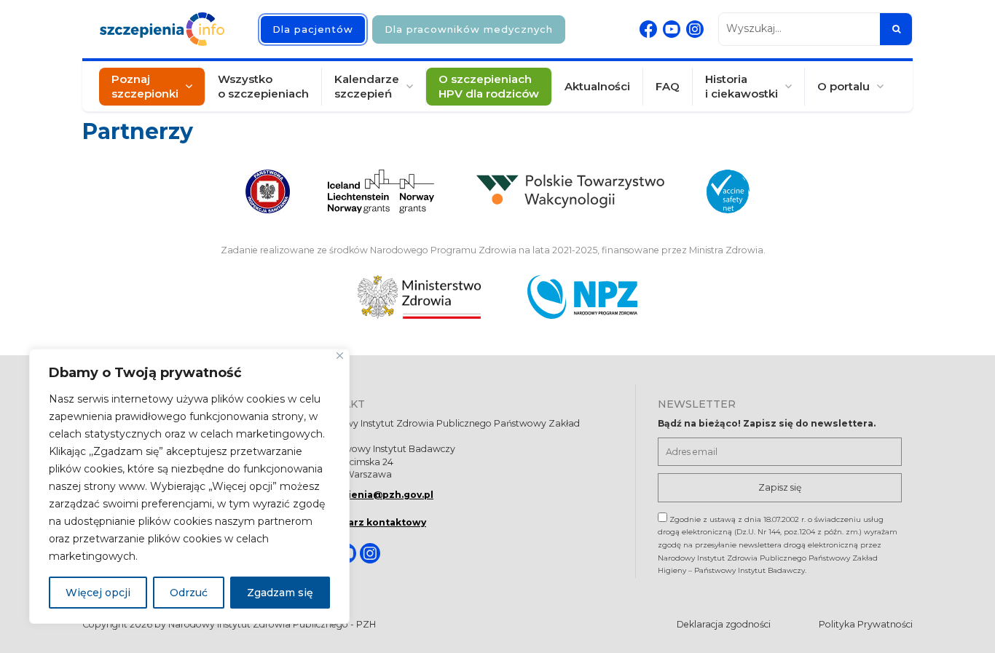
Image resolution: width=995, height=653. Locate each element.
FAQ (668, 86)
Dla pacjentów (312, 29)
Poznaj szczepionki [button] (144, 86)
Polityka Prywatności (866, 624)
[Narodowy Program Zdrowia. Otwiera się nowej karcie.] (582, 297)
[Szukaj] (896, 29)
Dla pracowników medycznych (469, 29)
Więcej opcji (98, 592)
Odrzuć (189, 592)
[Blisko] (340, 355)
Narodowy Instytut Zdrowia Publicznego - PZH (272, 624)
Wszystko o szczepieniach (263, 86)
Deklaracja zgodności (724, 624)
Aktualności (597, 86)
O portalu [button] (843, 86)
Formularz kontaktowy (369, 522)
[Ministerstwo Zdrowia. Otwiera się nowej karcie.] (419, 297)
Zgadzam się (280, 592)
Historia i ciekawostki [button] (741, 86)
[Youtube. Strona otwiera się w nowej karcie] (671, 29)
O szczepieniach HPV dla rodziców (488, 86)
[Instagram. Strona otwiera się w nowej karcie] (695, 29)
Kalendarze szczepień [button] (366, 86)
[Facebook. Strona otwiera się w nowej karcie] (648, 29)
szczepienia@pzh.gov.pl (372, 494)
